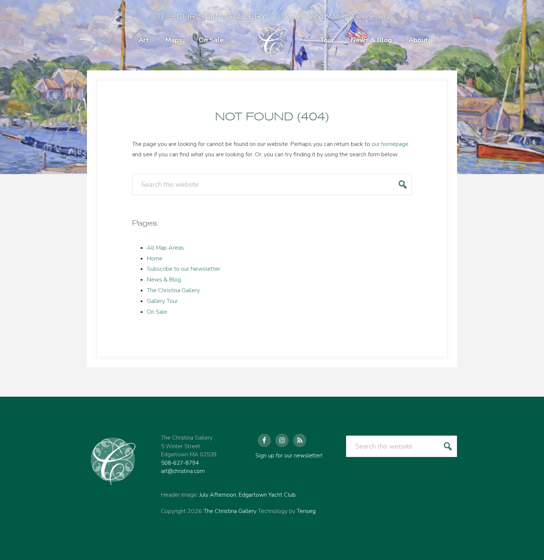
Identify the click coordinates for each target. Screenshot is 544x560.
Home (154, 258)
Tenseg (306, 511)
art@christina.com (183, 471)
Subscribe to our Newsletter (183, 269)
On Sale (157, 312)
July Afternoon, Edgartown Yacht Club (247, 495)
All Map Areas (165, 248)
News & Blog (164, 280)
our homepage (390, 144)
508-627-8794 (180, 463)
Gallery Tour (162, 301)
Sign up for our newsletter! (288, 455)
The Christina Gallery (211, 16)
